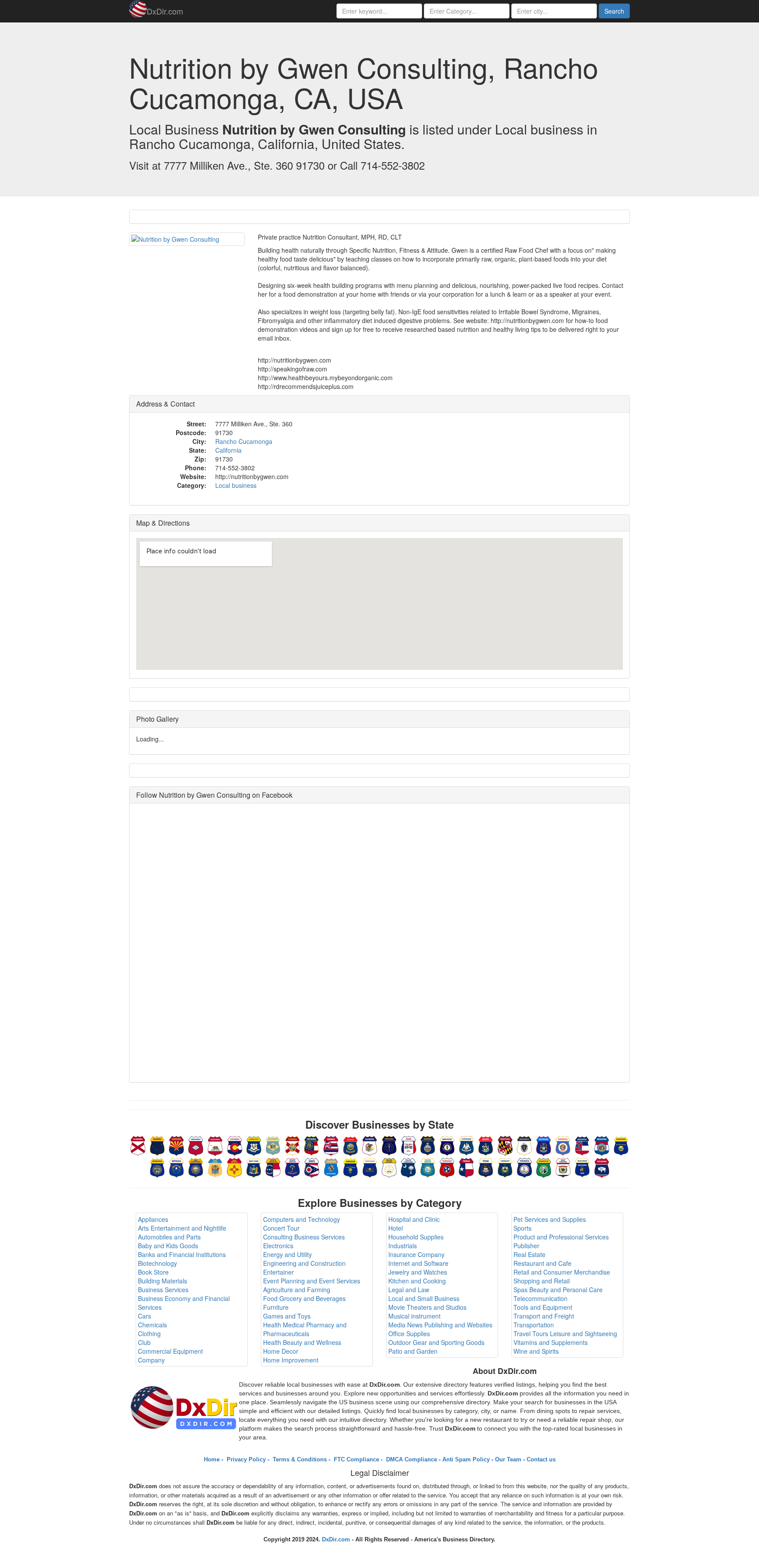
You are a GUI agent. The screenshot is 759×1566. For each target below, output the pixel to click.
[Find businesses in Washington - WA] (544, 1166)
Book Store (153, 1272)
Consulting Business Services (304, 1236)
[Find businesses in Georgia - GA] (312, 1144)
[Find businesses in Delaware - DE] (273, 1144)
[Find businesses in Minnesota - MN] (563, 1144)
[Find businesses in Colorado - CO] (234, 1144)
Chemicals (152, 1324)
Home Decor (280, 1351)
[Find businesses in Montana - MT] (621, 1144)
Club (144, 1342)
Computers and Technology (301, 1219)
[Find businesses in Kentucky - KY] (447, 1144)
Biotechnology (157, 1263)
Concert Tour (281, 1228)
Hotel (395, 1228)
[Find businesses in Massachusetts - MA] (524, 1144)
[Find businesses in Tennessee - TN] (447, 1166)
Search (614, 11)
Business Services (163, 1289)
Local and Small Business (423, 1298)
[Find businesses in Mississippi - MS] (582, 1144)
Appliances (153, 1219)
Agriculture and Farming (296, 1289)
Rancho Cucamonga (243, 441)
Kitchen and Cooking (417, 1280)
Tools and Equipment (542, 1307)
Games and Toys (287, 1316)
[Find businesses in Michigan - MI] (544, 1144)
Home (212, 1459)
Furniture (276, 1307)
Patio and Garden (412, 1351)
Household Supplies (416, 1236)
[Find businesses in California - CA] (215, 1144)
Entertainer (278, 1272)
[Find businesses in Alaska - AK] (157, 1144)
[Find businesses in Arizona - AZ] (176, 1144)
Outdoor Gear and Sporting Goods (436, 1342)
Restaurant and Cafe (542, 1263)
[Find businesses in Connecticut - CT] (254, 1144)
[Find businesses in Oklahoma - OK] (331, 1166)
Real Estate (529, 1254)
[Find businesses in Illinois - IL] (370, 1144)
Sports (522, 1228)
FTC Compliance (355, 1459)
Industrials (402, 1245)
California (228, 450)
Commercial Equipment (170, 1351)
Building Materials (162, 1280)
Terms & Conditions (299, 1459)
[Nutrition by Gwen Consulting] (187, 239)
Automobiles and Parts (169, 1236)
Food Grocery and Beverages (304, 1298)
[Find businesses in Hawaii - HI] (331, 1144)
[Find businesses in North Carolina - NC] (273, 1166)
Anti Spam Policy (466, 1459)
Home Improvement (290, 1359)
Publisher (526, 1245)
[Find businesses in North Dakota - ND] (292, 1166)
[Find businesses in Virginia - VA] (524, 1166)
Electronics (278, 1245)
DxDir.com (165, 11)
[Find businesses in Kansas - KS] (428, 1144)
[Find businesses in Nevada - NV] (176, 1166)
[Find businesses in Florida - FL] (292, 1144)
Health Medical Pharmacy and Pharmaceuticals (305, 1329)
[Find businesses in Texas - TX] (466, 1166)
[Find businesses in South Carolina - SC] (408, 1166)
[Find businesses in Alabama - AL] (138, 1144)
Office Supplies (409, 1333)
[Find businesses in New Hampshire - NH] (196, 1166)
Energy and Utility (287, 1254)
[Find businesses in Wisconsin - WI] (582, 1166)
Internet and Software (418, 1263)
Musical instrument (414, 1316)
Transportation (533, 1324)
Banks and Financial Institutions (182, 1254)
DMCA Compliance (410, 1459)
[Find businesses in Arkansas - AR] (196, 1144)
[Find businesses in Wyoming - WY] (602, 1166)
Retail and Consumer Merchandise (561, 1272)
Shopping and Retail (541, 1280)
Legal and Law (408, 1289)
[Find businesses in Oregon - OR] (350, 1166)
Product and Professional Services (561, 1236)
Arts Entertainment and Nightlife (182, 1228)
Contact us (541, 1459)
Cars (144, 1316)
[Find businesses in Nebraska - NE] (157, 1166)
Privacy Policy (245, 1459)
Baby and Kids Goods (168, 1245)
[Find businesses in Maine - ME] (486, 1144)
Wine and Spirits (536, 1351)
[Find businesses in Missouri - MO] (602, 1144)
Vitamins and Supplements (550, 1342)
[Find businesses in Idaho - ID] (350, 1144)
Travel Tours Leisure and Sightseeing (565, 1333)
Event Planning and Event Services (311, 1280)
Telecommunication (540, 1298)
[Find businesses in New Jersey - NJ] (215, 1166)
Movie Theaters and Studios (427, 1307)
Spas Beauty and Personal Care (558, 1289)
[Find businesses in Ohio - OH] (312, 1166)
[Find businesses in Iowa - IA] (408, 1144)
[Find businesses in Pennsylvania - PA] (370, 1166)
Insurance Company (416, 1254)
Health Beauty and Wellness (302, 1342)
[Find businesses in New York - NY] (254, 1166)
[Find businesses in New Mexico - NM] (234, 1166)
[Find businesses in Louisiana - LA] (466, 1144)
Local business (236, 485)
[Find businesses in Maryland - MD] (505, 1144)
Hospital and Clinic (414, 1219)
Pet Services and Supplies (549, 1219)
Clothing (149, 1333)
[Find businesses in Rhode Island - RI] (389, 1166)
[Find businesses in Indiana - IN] (389, 1144)
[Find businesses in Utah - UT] (486, 1166)
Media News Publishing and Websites (440, 1324)
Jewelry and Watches (417, 1272)
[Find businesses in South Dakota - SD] (428, 1166)
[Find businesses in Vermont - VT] (505, 1166)
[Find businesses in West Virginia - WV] (563, 1166)
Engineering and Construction (304, 1263)
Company (151, 1359)
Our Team (508, 1459)
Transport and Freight (543, 1316)
